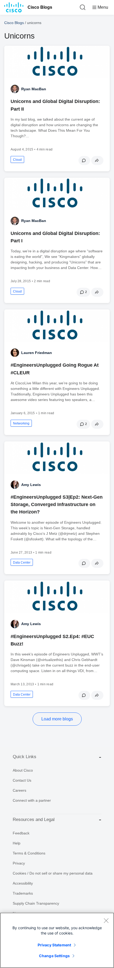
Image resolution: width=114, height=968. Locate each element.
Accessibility (23, 883)
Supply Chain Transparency (36, 903)
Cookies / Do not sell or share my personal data (53, 873)
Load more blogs (57, 719)
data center (21, 562)
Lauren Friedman (36, 353)
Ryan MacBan (33, 89)
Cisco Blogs (40, 7)
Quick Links (24, 756)
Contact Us (22, 780)
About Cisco (23, 770)
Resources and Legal (34, 819)
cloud (17, 159)
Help (16, 843)
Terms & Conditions (29, 853)
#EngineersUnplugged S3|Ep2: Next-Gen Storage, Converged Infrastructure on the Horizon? (57, 504)
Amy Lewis (31, 485)
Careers (19, 790)
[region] (57, 940)
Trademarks (23, 893)
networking (21, 423)
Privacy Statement (54, 945)
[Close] (106, 920)
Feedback (21, 833)
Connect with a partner (32, 800)
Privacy (19, 863)
